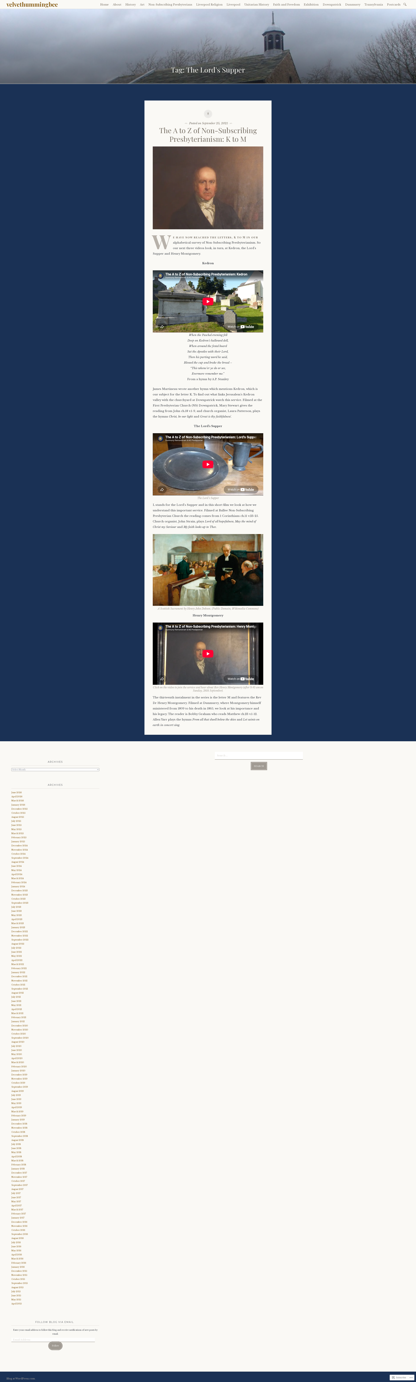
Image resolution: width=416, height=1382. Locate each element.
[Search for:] (405, 4)
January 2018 (18, 1168)
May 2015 (16, 1299)
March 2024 (17, 878)
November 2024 (19, 850)
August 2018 (17, 1140)
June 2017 (16, 1197)
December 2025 (19, 809)
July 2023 (16, 907)
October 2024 (18, 854)
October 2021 (18, 985)
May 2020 (16, 1054)
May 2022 (16, 956)
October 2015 (18, 1279)
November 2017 (19, 1177)
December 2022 (19, 931)
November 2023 (19, 895)
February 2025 (18, 837)
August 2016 (17, 1238)
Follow (55, 1345)
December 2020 (19, 1025)
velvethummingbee (32, 4)
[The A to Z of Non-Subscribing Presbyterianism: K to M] (208, 231)
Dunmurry (352, 4)
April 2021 (16, 1009)
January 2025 (18, 841)
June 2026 (16, 792)
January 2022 (18, 972)
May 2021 (16, 1005)
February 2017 (18, 1213)
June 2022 (16, 952)
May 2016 (16, 1250)
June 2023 (16, 911)
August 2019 (17, 1091)
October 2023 (18, 899)
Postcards (394, 4)
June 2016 (16, 1246)
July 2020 (16, 1046)
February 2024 (18, 882)
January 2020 (18, 1070)
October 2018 (18, 1132)
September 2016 (19, 1234)
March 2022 (17, 964)
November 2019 (19, 1079)
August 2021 (17, 993)
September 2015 (19, 1283)
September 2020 (20, 1038)
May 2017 (16, 1201)
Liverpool (233, 4)
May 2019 (16, 1103)
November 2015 (19, 1275)
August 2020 (17, 1042)
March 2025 (17, 833)
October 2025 (18, 813)
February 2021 (18, 1017)
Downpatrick (332, 4)
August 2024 (17, 862)
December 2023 (19, 890)
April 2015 (16, 1303)
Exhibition (311, 4)
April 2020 (17, 1058)
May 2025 (16, 829)
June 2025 (16, 825)
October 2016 (18, 1230)
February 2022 (19, 968)
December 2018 (19, 1124)
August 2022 (17, 944)
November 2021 (19, 980)
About (117, 4)
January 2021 (18, 1021)
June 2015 (16, 1295)
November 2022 (19, 935)
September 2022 (19, 940)
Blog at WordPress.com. (20, 1378)
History (130, 4)
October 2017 (18, 1181)
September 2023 (19, 903)
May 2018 (16, 1152)
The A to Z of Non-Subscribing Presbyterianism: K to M (208, 134)
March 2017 (17, 1209)
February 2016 (18, 1263)
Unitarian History (256, 4)
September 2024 (19, 858)
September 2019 (19, 1087)
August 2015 (17, 1287)
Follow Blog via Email (54, 1322)
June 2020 (16, 1050)
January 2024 (18, 886)
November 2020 (19, 1030)
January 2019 (18, 1119)
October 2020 (18, 1034)
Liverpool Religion (209, 4)
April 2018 (16, 1156)
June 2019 (16, 1099)
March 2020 (17, 1062)
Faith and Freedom (286, 4)
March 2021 (17, 1013)
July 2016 (16, 1242)
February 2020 (19, 1066)
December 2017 (19, 1173)
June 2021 (16, 1001)
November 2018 (19, 1128)
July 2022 (16, 948)
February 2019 (18, 1115)
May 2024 (16, 870)
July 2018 (16, 1144)
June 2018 (16, 1148)
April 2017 (16, 1205)
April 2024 (16, 874)
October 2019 (18, 1083)
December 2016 (19, 1222)
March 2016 (17, 1258)
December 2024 (19, 845)
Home (104, 4)
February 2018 (18, 1164)
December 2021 (19, 976)
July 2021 (16, 997)
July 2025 (16, 821)
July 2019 (16, 1095)
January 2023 (18, 927)
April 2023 (16, 919)
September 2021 (19, 989)
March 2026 (17, 800)
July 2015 (16, 1291)
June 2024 (16, 866)
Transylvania (373, 4)
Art (142, 4)
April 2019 (16, 1107)
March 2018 (17, 1160)
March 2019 (17, 1111)
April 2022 (16, 960)
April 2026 (16, 796)
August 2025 (17, 817)
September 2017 (19, 1185)
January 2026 (18, 805)
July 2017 (15, 1193)
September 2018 (19, 1136)
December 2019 (19, 1074)
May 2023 (16, 915)
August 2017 (17, 1189)
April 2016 (16, 1254)
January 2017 (17, 1218)
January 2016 (18, 1267)
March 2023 (17, 923)
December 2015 (19, 1271)
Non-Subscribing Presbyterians (170, 4)
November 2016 (19, 1226)
